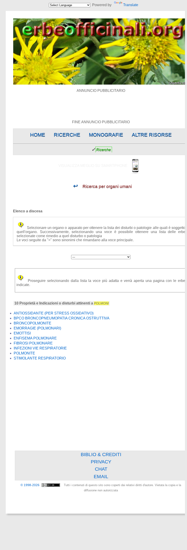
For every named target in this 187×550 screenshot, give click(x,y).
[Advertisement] (101, 103)
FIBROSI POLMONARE (33, 343)
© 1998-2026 (30, 485)
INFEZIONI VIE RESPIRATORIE (40, 348)
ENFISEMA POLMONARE (35, 338)
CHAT (101, 469)
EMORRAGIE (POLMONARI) (37, 328)
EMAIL (101, 476)
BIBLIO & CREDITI (101, 454)
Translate (130, 5)
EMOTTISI (22, 333)
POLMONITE (24, 353)
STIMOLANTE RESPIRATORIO (40, 358)
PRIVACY (101, 461)
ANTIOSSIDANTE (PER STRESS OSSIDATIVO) (54, 313)
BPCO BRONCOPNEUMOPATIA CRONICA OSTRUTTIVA (61, 318)
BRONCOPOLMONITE (32, 323)
